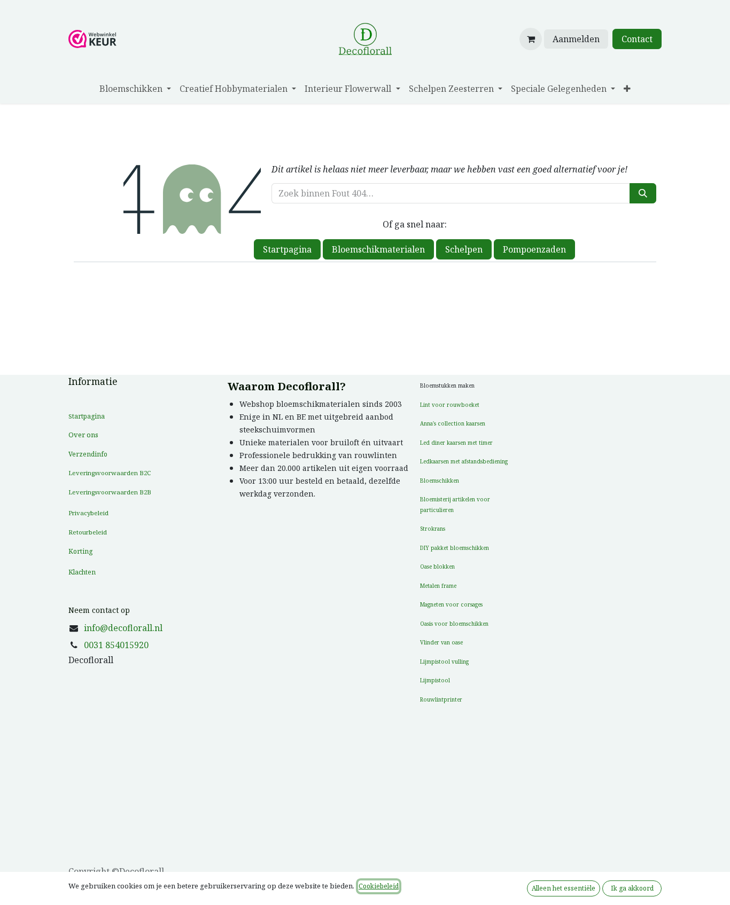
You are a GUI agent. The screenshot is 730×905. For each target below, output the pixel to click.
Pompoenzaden (534, 249)
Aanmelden (576, 39)
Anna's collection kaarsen (452, 423)
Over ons (83, 434)
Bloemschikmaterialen (378, 249)
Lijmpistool (435, 680)
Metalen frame (438, 585)
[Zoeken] (643, 193)
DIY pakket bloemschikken (454, 548)
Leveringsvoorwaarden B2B (109, 492)
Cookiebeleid (379, 886)
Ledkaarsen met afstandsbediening (464, 461)
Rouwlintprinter (441, 699)
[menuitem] (135, 88)
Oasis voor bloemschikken (454, 623)
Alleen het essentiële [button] (563, 888)
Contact (637, 39)
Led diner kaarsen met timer (456, 442)
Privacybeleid (88, 513)
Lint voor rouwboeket (449, 404)
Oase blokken (437, 566)
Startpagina (287, 249)
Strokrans (432, 528)
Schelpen (464, 249)
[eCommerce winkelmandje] (530, 39)
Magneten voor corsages (451, 604)
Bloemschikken (439, 480)
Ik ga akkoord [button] (632, 888)
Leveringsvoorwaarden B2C (109, 473)
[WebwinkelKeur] (92, 38)
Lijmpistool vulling (444, 661)
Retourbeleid (87, 532)
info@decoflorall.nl (123, 628)
